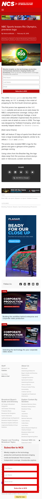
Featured (9, 207)
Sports (24, 198)
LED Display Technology (8, 409)
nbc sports (11, 198)
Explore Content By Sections (29, 401)
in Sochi (10, 139)
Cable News (25, 423)
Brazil (3, 198)
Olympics (12, 39)
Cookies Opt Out (26, 392)
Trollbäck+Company (32, 198)
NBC (15, 100)
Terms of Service (26, 385)
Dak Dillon (4, 374)
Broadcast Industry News (29, 407)
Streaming (24, 416)
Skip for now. (20, 497)
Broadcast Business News (29, 404)
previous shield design (27, 156)
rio (21, 198)
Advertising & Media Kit (28, 371)
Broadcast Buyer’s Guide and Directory (10, 401)
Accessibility (25, 389)
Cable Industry (26, 421)
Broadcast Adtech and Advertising (28, 433)
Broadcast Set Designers (8, 413)
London (20, 139)
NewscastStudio (9, 33)
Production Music (6, 411)
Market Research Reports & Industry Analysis (29, 429)
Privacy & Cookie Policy (28, 387)
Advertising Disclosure (28, 382)
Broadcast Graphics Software (10, 423)
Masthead (24, 368)
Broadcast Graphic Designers (10, 420)
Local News (25, 425)
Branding (4, 39)
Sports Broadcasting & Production (26, 39)
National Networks (27, 418)
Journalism (25, 414)
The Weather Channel (30, 125)
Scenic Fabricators (7, 416)
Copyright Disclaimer (27, 378)
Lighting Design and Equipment (10, 418)
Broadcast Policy (26, 409)
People (23, 411)
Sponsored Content (27, 380)
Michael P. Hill (5, 368)
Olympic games (16, 97)
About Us (25, 366)
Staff (4, 366)
